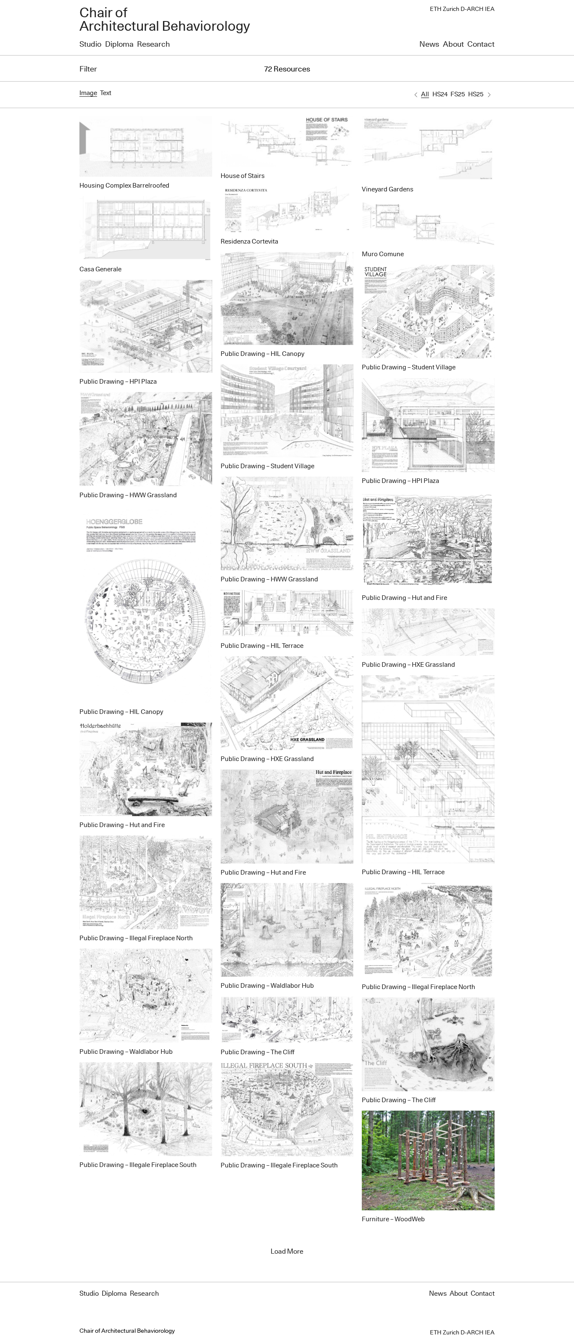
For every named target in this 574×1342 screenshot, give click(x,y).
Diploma (119, 44)
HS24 (440, 94)
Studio (90, 44)
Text (105, 93)
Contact (481, 44)
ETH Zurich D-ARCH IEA (462, 9)
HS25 (475, 94)
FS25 (457, 94)
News (429, 44)
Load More (287, 1251)
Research (153, 44)
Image (88, 93)
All (425, 94)
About (453, 44)
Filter (88, 69)
